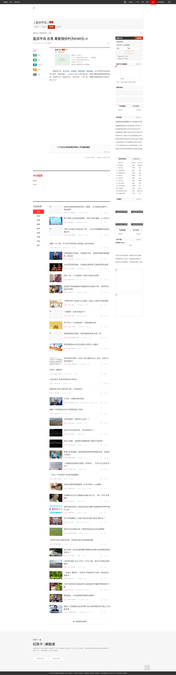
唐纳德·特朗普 (71, 337)
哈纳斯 (70, 512)
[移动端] (125, 2)
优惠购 (73, 71)
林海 (69, 533)
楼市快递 (119, 117)
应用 (11, 2)
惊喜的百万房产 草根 (121, 258)
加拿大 (70, 315)
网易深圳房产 (43, 33)
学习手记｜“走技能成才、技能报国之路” (80, 323)
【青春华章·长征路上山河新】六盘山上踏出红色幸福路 (86, 301)
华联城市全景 (121, 173)
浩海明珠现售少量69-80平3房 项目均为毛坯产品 (129, 132)
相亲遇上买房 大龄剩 (135, 255)
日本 (69, 434)
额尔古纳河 (74, 533)
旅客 (58, 393)
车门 (73, 292)
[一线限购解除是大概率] (137, 203)
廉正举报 (119, 673)
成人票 (58, 383)
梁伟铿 (72, 268)
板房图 (125, 82)
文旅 (69, 522)
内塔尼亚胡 (71, 402)
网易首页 (6, 2)
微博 (39, 69)
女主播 (70, 501)
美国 (72, 259)
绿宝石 (72, 578)
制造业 (59, 479)
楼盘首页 (37, 26)
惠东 (140, 188)
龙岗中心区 (140, 191)
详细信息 (44, 26)
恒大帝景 (120, 178)
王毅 (69, 259)
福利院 (73, 457)
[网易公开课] (131, 2)
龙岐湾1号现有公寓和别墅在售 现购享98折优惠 (128, 148)
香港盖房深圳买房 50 (135, 258)
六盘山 (72, 305)
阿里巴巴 (73, 348)
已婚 (73, 501)
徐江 (69, 212)
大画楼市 (119, 199)
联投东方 (120, 175)
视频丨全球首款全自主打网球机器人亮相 (66, 409)
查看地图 (93, 57)
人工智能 (70, 612)
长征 (69, 305)
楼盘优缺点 (119, 87)
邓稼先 (59, 544)
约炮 (69, 222)
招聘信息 (86, 673)
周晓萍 (73, 235)
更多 (39, 74)
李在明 (77, 337)
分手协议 (70, 469)
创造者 (59, 373)
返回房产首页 (56, 658)
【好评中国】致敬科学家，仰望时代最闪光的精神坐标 (72, 540)
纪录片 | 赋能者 (56, 370)
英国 (73, 423)
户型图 (121, 82)
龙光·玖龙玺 (121, 183)
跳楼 (69, 279)
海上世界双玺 (121, 185)
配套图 (133, 82)
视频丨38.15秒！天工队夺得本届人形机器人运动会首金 (72, 244)
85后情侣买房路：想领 (135, 262)
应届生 (70, 235)
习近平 (70, 326)
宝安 (140, 173)
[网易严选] (137, 2)
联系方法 (81, 673)
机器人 (55, 247)
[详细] (130, 245)
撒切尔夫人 (75, 364)
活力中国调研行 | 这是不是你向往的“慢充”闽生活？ (84, 518)
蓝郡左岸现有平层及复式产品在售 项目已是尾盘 (129, 139)
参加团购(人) (87, 64)
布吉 (140, 167)
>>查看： (117, 82)
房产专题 (119, 239)
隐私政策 (97, 673)
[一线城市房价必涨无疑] (121, 203)
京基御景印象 (121, 193)
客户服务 (92, 673)
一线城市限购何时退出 (137, 224)
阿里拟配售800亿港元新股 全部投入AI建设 (81, 344)
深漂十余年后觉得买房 (121, 255)
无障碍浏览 (17, 2)
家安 (73, 512)
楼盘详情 (74, 64)
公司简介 (76, 673)
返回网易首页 (40, 658)
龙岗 (140, 170)
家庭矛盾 (73, 212)
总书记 (73, 326)
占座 (55, 383)
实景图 (129, 82)
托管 (55, 393)
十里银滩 (120, 188)
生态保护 (73, 567)
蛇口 (140, 185)
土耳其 (76, 402)
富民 (69, 578)
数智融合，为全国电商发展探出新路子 (79, 595)
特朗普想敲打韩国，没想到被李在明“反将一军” (83, 334)
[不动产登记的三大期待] (121, 215)
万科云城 (120, 180)
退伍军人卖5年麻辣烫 (121, 262)
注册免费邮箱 (160, 2)
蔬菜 (72, 590)
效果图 (122, 78)
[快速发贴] (34, 50)
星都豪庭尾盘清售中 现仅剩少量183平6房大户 (128, 125)
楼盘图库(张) (80, 64)
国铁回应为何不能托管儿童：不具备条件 (66, 389)
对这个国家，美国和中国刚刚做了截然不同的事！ (84, 441)
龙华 (140, 183)
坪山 (140, 193)
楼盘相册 (81, 71)
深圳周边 (140, 165)
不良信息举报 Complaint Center (108, 673)
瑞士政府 (73, 445)
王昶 (69, 268)
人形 (59, 247)
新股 (69, 348)
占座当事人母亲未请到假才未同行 (63, 379)
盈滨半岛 (58, 50)
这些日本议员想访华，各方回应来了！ (79, 430)
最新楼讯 (51, 26)
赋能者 (55, 373)
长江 (69, 567)
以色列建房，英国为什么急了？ (76, 419)
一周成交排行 (136, 159)
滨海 (72, 522)
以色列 (70, 423)
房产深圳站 (106, 152)
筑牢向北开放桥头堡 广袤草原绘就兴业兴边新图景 (84, 529)
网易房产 (49, 43)
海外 (73, 488)
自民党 (72, 434)
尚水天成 (120, 167)
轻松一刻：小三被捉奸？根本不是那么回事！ (82, 275)
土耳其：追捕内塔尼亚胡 (74, 399)
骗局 (72, 222)
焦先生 (72, 279)
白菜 (69, 590)
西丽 (140, 180)
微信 (39, 60)
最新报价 (89, 71)
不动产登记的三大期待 (121, 224)
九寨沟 (72, 555)
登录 (153, 2)
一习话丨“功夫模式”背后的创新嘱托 (64, 475)
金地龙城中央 (121, 170)
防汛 (69, 555)
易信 (39, 55)
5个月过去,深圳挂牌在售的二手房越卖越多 (73, 147)
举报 (108, 43)
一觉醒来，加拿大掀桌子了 (75, 312)
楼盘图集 (121, 64)
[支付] (143, 2)
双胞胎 (70, 457)
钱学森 (55, 544)
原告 (74, 469)
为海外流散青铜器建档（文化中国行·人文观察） (83, 484)
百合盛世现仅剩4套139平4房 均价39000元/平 (128, 129)
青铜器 (70, 488)
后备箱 (70, 292)
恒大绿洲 (120, 165)
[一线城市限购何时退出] (137, 215)
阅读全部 (138, 64)
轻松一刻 (79, 279)
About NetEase (69, 673)
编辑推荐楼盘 (122, 159)
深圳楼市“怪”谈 (119, 242)
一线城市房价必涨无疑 (121, 211)
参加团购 (59, 26)
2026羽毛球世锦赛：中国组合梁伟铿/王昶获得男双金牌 (86, 265)
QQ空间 (40, 65)
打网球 (55, 413)
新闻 (65, 212)
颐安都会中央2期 (122, 191)
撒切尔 (70, 364)
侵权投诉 (125, 673)
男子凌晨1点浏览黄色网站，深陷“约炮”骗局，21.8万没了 (87, 218)
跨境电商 (73, 599)
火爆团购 (139, 38)
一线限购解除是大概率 (137, 211)
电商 (69, 599)
